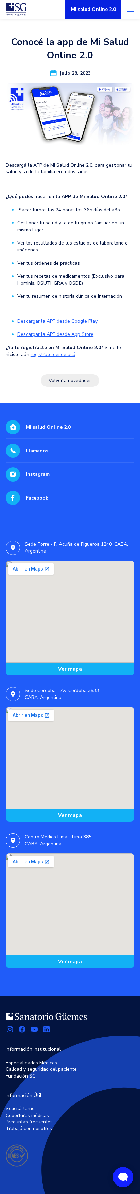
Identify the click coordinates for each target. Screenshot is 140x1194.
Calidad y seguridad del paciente (41, 1069)
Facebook (37, 498)
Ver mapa (70, 669)
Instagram (38, 474)
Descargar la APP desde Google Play (57, 321)
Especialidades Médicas (31, 1063)
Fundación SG (21, 1076)
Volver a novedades (70, 380)
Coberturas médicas (27, 1115)
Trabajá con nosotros (29, 1128)
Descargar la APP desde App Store (55, 334)
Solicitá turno (20, 1108)
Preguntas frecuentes (29, 1122)
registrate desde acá (53, 354)
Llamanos (37, 451)
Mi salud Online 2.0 (48, 427)
